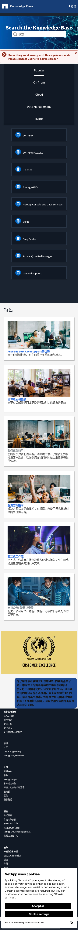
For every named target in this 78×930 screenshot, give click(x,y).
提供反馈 (8, 724)
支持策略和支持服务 (13, 732)
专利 (6, 864)
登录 (73, 6)
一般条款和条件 (11, 851)
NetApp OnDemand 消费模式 (17, 832)
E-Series (27, 170)
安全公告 (8, 728)
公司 (6, 767)
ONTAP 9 (28, 135)
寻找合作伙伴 (10, 819)
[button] (15, 34)
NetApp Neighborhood (14, 755)
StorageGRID (30, 187)
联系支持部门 (10, 716)
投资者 (7, 792)
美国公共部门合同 (12, 828)
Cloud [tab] (39, 94)
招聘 (6, 795)
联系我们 (8, 799)
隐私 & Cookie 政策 (12, 856)
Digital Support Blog (12, 751)
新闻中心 (8, 771)
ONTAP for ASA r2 (33, 152)
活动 (6, 775)
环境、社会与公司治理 (14, 787)
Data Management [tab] (39, 106)
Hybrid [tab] (39, 119)
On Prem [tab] (39, 82)
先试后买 (8, 815)
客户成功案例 (10, 783)
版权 (6, 860)
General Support (32, 273)
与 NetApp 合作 (11, 823)
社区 (6, 747)
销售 (6, 811)
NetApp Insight (10, 779)
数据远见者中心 (11, 836)
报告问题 (8, 720)
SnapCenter (29, 239)
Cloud (26, 221)
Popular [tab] (39, 70)
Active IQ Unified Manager (37, 256)
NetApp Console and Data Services (43, 204)
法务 (6, 847)
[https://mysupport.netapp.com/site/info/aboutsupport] (39, 672)
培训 (6, 743)
